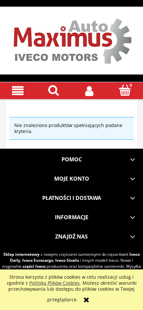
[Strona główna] (71, 39)
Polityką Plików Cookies (54, 283)
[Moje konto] (89, 90)
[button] (18, 90)
